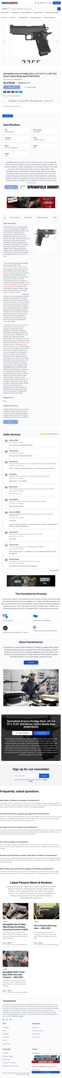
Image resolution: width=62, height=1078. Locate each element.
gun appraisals (12, 1014)
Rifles (4, 1031)
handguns (39, 803)
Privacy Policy (25, 1074)
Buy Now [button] (12, 87)
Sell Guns (56, 3)
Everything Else (23, 17)
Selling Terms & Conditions (11, 1066)
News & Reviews (26, 12)
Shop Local (15, 12)
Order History (36, 1034)
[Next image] (57, 40)
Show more (32, 182)
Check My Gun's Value (51, 12)
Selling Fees (6, 1059)
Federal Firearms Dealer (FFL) (30, 818)
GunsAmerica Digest (17, 1016)
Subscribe (44, 776)
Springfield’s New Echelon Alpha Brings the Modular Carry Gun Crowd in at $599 (15, 927)
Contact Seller (8, 115)
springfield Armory (36, 17)
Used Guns (6, 1037)
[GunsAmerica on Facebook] (3, 1019)
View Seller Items (48, 101)
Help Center (36, 1053)
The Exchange (21, 101)
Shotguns (5, 1034)
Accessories (12, 17)
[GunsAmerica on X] (7, 1019)
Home (4, 17)
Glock (39, 805)
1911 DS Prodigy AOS (49, 17)
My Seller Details (8, 1056)
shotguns (50, 803)
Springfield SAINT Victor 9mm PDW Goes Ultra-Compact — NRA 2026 (14, 974)
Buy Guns (31, 662)
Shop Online (4, 12)
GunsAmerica (9, 1001)
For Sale (4, 8)
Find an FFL (36, 1037)
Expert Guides (38, 12)
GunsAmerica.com (15, 1073)
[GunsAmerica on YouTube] (10, 1019)
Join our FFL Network (9, 1063)
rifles (44, 803)
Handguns (6, 1027)
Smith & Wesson (54, 805)
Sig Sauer (45, 805)
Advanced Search (37, 1031)
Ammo (5, 1040)
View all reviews (54, 570)
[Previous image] (4, 40)
